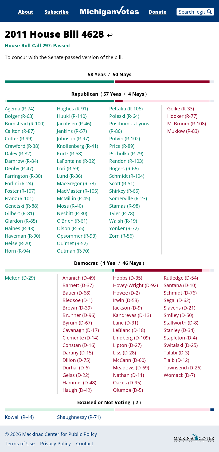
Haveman (22, 236)
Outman (73, 251)
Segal (177, 300)
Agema (19, 108)
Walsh (123, 221)
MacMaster (77, 191)
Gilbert (19, 213)
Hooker (182, 116)
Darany (77, 352)
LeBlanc (129, 330)
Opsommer (76, 236)
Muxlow (183, 131)
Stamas (124, 206)
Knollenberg (77, 146)
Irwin (126, 300)
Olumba (128, 390)
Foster (20, 191)
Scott (121, 183)
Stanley (179, 330)
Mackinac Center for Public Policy (59, 434)
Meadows (131, 367)
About (25, 12)
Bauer (76, 292)
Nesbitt (72, 213)
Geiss (75, 375)
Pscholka (126, 153)
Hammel (79, 382)
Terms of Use (20, 443)
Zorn (121, 236)
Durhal (75, 367)
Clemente (80, 337)
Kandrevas (132, 315)
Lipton (127, 345)
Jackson (127, 307)
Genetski (21, 206)
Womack (179, 375)
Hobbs (127, 278)
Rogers (124, 168)
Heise (18, 243)
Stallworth (181, 322)
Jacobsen (74, 123)
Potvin (124, 138)
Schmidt (126, 176)
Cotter (18, 138)
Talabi (176, 352)
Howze (126, 292)
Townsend (182, 367)
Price (121, 146)
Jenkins (72, 131)
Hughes (72, 108)
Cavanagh (80, 330)
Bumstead (24, 123)
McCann (129, 360)
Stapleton (180, 337)
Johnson (73, 138)
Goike (180, 108)
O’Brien (72, 221)
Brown (77, 307)
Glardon (21, 221)
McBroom (186, 123)
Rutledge (181, 278)
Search (209, 12)
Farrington (23, 176)
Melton (20, 278)
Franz (19, 198)
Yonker (124, 228)
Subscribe (57, 12)
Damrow (21, 161)
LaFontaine (76, 161)
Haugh (77, 390)
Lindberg (131, 337)
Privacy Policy (55, 443)
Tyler (121, 213)
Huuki (72, 116)
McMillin (73, 198)
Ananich (78, 278)
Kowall (19, 417)
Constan (78, 345)
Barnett (77, 285)
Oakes (127, 382)
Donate (157, 12)
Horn (17, 251)
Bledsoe (77, 300)
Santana (180, 285)
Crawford (22, 146)
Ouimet (72, 243)
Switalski (181, 345)
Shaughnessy (79, 417)
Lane (125, 322)
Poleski (124, 116)
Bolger (19, 116)
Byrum (77, 322)
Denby (19, 168)
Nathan (128, 375)
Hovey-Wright (135, 285)
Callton (19, 131)
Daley (18, 153)
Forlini (19, 183)
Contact (84, 443)
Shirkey (124, 191)
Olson (70, 228)
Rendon (126, 161)
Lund (69, 176)
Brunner (78, 315)
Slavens (179, 307)
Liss (124, 352)
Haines (19, 228)
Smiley (178, 315)
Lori (68, 168)
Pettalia (126, 108)
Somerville (128, 198)
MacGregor (76, 183)
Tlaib (176, 360)
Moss (70, 206)
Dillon (76, 360)
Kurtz (69, 153)
